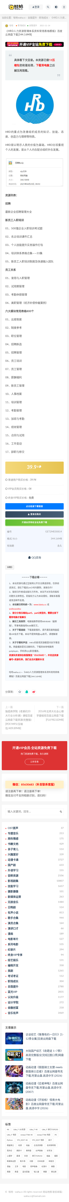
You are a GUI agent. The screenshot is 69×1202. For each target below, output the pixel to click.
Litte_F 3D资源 (19, 1129)
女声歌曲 (39, 1151)
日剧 (31, 1161)
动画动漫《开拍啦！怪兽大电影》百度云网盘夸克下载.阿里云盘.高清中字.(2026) (45, 1104)
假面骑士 (10, 1145)
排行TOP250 (37, 1156)
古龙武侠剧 (38, 1145)
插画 (48, 1156)
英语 (16, 1172)
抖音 (26, 1156)
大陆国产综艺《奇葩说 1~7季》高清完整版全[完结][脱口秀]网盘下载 (45, 1055)
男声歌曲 (33, 1166)
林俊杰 (51, 1161)
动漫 (20, 1145)
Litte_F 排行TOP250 (50, 1129)
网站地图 (47, 1192)
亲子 (50, 1140)
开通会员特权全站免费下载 (34, 522)
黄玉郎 (53, 1172)
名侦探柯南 (51, 1145)
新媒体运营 (11, 1161)
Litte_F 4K (34, 1129)
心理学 (9, 1156)
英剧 (8, 1172)
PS (56, 1135)
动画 (28, 1145)
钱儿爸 (36, 1172)
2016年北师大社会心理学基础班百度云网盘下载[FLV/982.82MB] (50, 715)
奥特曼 (28, 1151)
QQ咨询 (36, 557)
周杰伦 (9, 1151)
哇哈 (10, 1192)
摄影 (56, 1156)
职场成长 (43, 18)
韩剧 (45, 1172)
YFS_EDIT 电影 (38, 1140)
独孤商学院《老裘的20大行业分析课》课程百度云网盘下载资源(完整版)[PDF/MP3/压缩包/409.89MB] (19, 720)
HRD (9, 567)
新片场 (22, 1161)
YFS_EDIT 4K (22, 1140)
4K (8, 1129)
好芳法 (49, 1151)
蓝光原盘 (26, 1172)
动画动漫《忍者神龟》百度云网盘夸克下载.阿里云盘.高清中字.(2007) (44, 1087)
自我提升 (32, 18)
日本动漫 (40, 1161)
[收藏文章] (19, 692)
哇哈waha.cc (19, 18)
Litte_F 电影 (11, 1135)
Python (10, 1140)
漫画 (8, 1166)
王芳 (16, 1166)
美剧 (53, 1166)
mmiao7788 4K (27, 1135)
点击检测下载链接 (34, 506)
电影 (24, 1166)
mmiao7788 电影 (43, 1135)
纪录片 (44, 1166)
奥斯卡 (19, 1151)
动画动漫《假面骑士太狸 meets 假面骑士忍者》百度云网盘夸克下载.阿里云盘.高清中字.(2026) (44, 1071)
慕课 (18, 1156)
